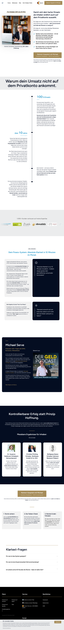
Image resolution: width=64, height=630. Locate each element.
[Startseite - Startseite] (2, 3)
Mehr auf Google (32, 437)
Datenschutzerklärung (7, 628)
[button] (56, 365)
